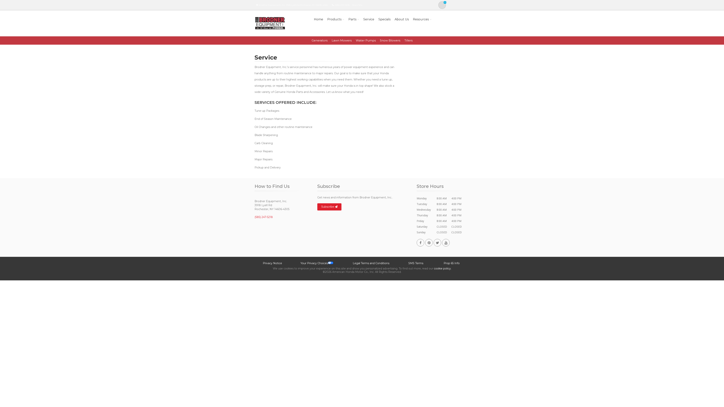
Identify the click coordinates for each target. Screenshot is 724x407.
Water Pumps (366, 40)
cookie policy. (442, 268)
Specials (384, 19)
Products (334, 19)
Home (318, 19)
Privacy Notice (272, 263)
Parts (352, 19)
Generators (319, 40)
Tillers (408, 40)
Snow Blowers (390, 40)
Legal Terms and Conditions (371, 263)
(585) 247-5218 (342, 5)
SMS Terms (415, 263)
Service (368, 19)
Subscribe (328, 206)
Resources (421, 19)
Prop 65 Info (452, 263)
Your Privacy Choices (314, 263)
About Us (402, 19)
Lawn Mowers (342, 40)
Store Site (357, 5)
